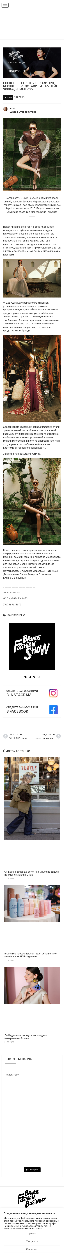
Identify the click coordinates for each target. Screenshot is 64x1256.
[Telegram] (30, 677)
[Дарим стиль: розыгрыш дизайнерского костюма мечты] (18, 1091)
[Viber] (34, 677)
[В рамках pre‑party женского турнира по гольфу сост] (18, 1140)
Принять (32, 1233)
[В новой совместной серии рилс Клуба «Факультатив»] (18, 1108)
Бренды (8, 97)
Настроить (32, 1241)
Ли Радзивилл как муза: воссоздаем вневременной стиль (25, 1037)
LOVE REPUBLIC (16, 615)
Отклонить (32, 1249)
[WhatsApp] (38, 677)
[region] (32, 1232)
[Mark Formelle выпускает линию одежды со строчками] (18, 1157)
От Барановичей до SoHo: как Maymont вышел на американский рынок (31, 873)
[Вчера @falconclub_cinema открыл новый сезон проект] (18, 1124)
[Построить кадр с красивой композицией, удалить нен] (46, 1124)
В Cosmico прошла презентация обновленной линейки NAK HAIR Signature (30, 955)
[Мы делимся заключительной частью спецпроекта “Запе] (46, 1108)
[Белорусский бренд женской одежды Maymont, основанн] (46, 1091)
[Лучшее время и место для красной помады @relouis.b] (46, 1140)
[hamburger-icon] (5, 5)
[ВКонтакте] (25, 677)
